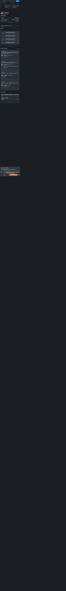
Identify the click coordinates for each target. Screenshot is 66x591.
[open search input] (9, 1)
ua (14, 1)
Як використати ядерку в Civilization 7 (7, 62)
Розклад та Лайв (7, 5)
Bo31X (4, 174)
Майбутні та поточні (15, 5)
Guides (5, 61)
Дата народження (4, 19)
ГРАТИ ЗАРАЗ (13, 174)
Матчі (5, 2)
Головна (1, 2)
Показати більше (10, 22)
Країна (2, 17)
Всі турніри (10, 45)
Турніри (12, 2)
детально (18, 48)
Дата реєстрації (4, 20)
